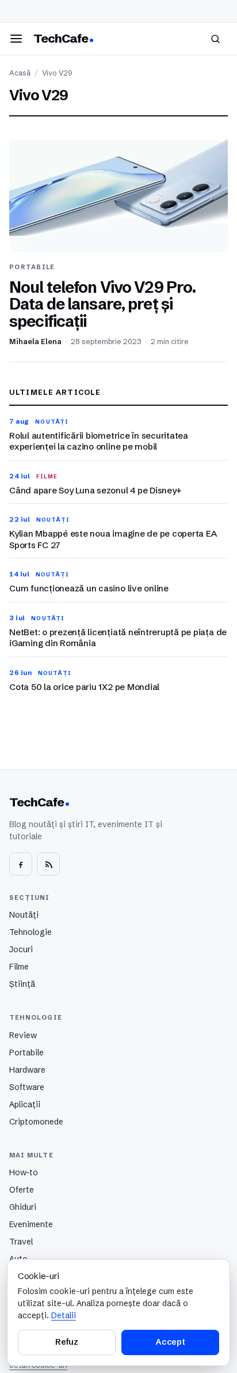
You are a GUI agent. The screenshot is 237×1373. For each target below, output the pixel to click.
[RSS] (48, 864)
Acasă (19, 73)
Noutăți (24, 915)
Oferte (21, 1190)
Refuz (66, 1342)
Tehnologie (30, 932)
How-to (23, 1172)
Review (23, 1035)
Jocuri (21, 949)
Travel (21, 1241)
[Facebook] (20, 864)
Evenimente (31, 1224)
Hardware (27, 1070)
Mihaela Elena (35, 341)
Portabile (26, 1052)
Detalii (63, 1315)
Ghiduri (22, 1207)
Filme (19, 966)
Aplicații (24, 1104)
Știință (22, 984)
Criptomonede (36, 1121)
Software (26, 1087)
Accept (170, 1342)
